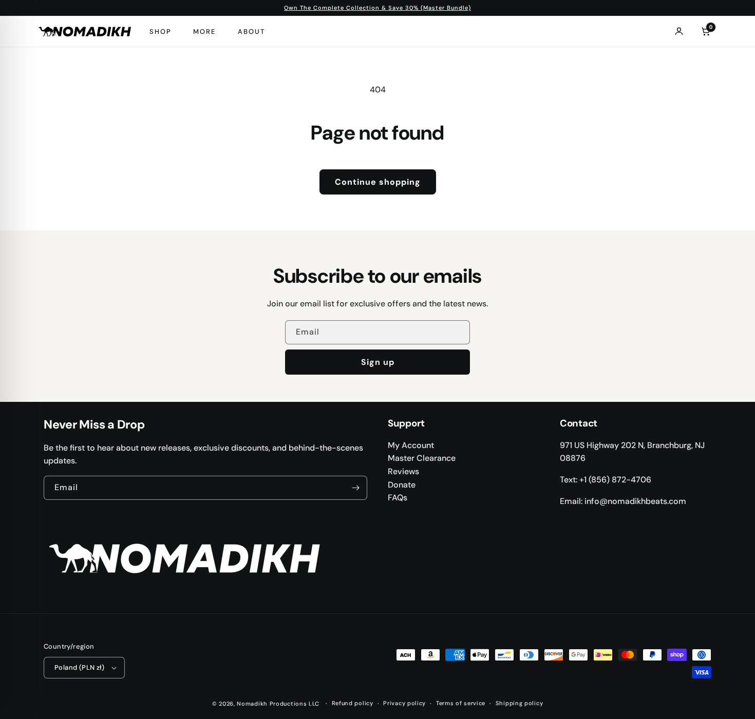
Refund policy (352, 703)
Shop (160, 31)
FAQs (397, 497)
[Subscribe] (355, 488)
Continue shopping (378, 182)
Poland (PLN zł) (79, 667)
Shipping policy (519, 703)
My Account (411, 445)
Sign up (377, 362)
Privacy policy (404, 703)
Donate (402, 484)
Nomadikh (252, 703)
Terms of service (460, 703)
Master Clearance (422, 458)
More (204, 31)
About (251, 31)
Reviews (403, 471)
